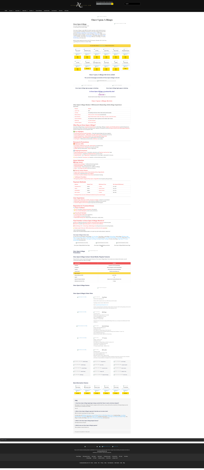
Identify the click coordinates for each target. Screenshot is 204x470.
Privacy (102, 462)
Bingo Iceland (95, 416)
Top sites (10, 10)
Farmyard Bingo (89, 32)
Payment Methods (39, 10)
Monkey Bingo (112, 236)
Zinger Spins (97, 34)
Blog (124, 462)
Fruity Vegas (88, 36)
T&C (99, 462)
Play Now (77, 393)
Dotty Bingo (88, 458)
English (127, 3)
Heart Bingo (78, 456)
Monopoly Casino (86, 456)
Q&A (121, 462)
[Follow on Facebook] (97, 465)
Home (92, 462)
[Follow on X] (100, 465)
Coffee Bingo (89, 237)
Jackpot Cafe (115, 458)
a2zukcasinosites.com (84, 462)
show (5, 439)
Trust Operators (54, 10)
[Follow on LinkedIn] (106, 465)
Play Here (77, 57)
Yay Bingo (106, 239)
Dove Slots (108, 458)
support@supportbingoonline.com (102, 304)
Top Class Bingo (95, 236)
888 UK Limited (102, 45)
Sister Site (60, 10)
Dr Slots (94, 458)
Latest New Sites (46, 10)
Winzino (94, 32)
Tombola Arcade (107, 456)
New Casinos (117, 462)
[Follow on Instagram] (103, 465)
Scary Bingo (107, 237)
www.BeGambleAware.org (102, 451)
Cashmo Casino (101, 458)
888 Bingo (79, 32)
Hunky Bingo (119, 237)
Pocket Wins (114, 456)
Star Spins (94, 456)
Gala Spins (100, 456)
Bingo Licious (94, 237)
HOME (6, 10)
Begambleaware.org (77, 65)
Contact (95, 462)
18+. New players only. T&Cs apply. (78, 389)
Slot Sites (31, 10)
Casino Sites (17, 10)
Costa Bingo (93, 239)
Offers (125, 68)
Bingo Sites (24, 10)
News (105, 462)
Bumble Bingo (76, 37)
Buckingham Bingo (100, 239)
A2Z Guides (66, 10)
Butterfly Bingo (89, 35)
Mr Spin (120, 456)
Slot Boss (126, 456)
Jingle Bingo (83, 32)
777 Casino (125, 239)
